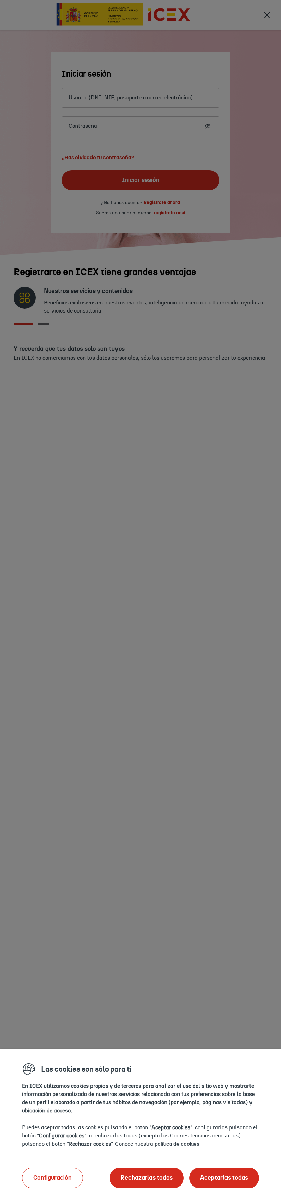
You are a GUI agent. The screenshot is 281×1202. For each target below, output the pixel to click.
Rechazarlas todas (147, 1178)
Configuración (52, 1178)
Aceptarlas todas (224, 1178)
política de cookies (177, 1144)
